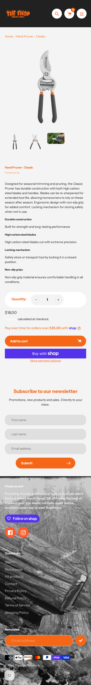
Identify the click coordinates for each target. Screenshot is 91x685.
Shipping (11, 319)
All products (14, 576)
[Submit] (80, 640)
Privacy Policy (16, 591)
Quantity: (18, 299)
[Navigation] (82, 14)
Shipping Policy (17, 612)
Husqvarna (12, 172)
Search (10, 562)
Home (9, 36)
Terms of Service (17, 605)
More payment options (45, 360)
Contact (11, 584)
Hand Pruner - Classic (30, 36)
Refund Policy (15, 598)
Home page (13, 569)
